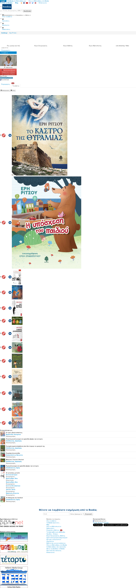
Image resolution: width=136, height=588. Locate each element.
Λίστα (13, 90)
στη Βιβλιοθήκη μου (16, 1)
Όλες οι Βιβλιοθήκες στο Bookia (39, 1)
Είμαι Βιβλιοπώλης (95, 46)
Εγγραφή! (88, 514)
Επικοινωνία (43, 3)
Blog (48, 524)
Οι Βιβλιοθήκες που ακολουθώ (56, 547)
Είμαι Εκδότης (68, 46)
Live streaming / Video (122, 46)
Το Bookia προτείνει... (53, 523)
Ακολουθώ (9, 67)
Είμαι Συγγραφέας (40, 46)
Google (95, 523)
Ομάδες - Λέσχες (52, 534)
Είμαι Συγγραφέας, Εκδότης (56, 536)
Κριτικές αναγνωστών (54, 539)
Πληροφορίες (5, 50)
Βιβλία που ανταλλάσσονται (56, 543)
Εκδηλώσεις (50, 528)
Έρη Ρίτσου (12, 33)
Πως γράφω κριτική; (13, 46)
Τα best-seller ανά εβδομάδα (56, 532)
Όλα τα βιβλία (51, 521)
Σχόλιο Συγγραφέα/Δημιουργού (57, 537)
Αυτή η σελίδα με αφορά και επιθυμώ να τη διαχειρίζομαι (8, 72)
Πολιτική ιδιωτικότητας (54, 550)
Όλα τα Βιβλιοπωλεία (54, 526)
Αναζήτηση (27, 11)
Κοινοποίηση (5, 80)
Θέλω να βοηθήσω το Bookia (55, 549)
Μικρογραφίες (5, 90)
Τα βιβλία (4, 53)
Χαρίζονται (50, 541)
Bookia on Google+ (103, 523)
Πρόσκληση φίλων (100, 521)
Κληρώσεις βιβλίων (53, 530)
